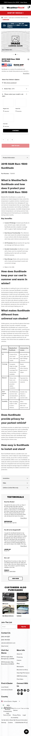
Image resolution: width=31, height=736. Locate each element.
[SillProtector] (8, 597)
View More (15, 578)
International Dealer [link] (7, 690)
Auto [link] (5, 17)
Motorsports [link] (20, 666)
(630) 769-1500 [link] (5, 640)
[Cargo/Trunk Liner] (23, 597)
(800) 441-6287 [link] (5, 636)
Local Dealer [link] (4, 687)
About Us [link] (19, 654)
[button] (13, 54)
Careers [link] (19, 660)
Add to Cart (15, 146)
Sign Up (23, 627)
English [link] (15, 701)
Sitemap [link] (3, 722)
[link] (2, 17)
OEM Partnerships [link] (22, 676)
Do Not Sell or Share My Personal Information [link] (15, 720)
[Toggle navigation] (3, 8)
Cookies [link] (10, 722)
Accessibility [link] (14, 717)
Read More (26, 73)
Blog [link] (18, 663)
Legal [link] (24, 715)
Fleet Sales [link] (20, 679)
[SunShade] (23, 609)
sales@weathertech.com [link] (8, 643)
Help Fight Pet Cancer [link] (23, 673)
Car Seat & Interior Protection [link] (18, 17)
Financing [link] (19, 657)
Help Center (4, 646)
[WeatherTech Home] (15, 7)
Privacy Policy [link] (17, 715)
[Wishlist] (28, 59)
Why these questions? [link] (10, 83)
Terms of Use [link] (7, 715)
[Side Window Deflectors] (8, 609)
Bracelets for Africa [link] (22, 670)
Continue (15, 131)
